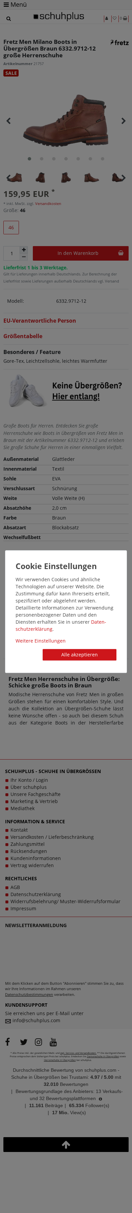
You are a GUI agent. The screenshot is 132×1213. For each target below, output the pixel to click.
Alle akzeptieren (79, 654)
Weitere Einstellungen (41, 641)
